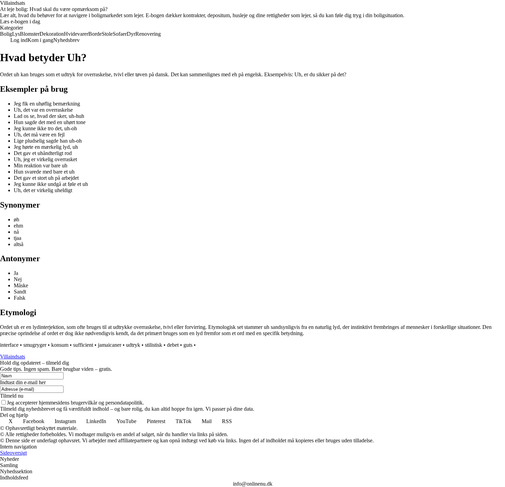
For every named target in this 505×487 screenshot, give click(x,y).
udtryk (133, 345)
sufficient (83, 345)
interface (9, 345)
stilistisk (153, 345)
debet (173, 345)
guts (187, 345)
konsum (59, 345)
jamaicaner (109, 345)
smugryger (34, 345)
